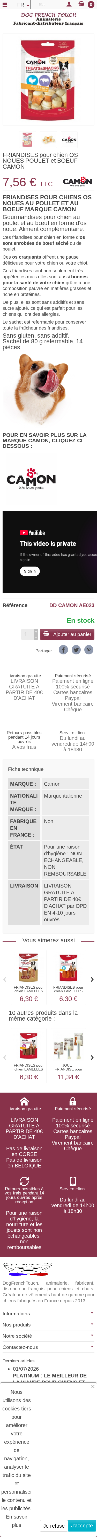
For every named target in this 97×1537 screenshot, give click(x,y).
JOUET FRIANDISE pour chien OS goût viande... (68, 1071)
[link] (63, 649)
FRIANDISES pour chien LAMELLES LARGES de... (68, 991)
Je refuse (54, 1526)
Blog (42, 4)
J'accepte (82, 1525)
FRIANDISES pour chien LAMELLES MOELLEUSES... (29, 1069)
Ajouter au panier (72, 634)
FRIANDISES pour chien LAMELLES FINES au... (29, 991)
